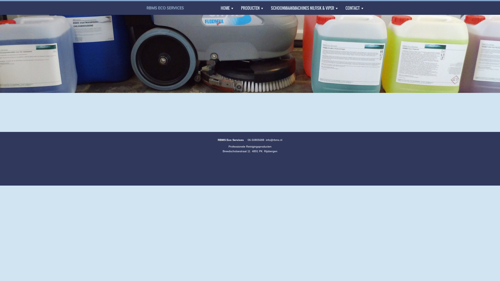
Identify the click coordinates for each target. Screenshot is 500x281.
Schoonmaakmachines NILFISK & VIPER (302, 8)
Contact (353, 8)
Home (225, 8)
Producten (250, 8)
